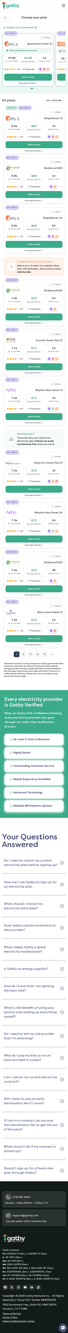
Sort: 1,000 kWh (54, 100)
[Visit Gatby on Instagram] (18, 1287)
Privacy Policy (10, 1317)
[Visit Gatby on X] (11, 1287)
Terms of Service (12, 1313)
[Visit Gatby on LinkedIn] (31, 1287)
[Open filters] (5, 17)
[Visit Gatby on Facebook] (5, 1287)
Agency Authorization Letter (18, 1321)
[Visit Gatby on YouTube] (25, 1287)
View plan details (33, 83)
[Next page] (51, 654)
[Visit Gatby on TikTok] (38, 1287)
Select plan (37, 78)
